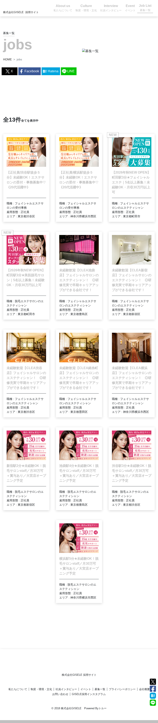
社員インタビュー (66, 689)
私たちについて (17, 689)
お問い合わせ (60, 694)
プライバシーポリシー (122, 689)
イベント (85, 689)
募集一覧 (100, 689)
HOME (7, 59)
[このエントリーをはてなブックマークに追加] (153, 695)
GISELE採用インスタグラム (89, 694)
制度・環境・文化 (41, 689)
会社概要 (144, 689)
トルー (103, 708)
